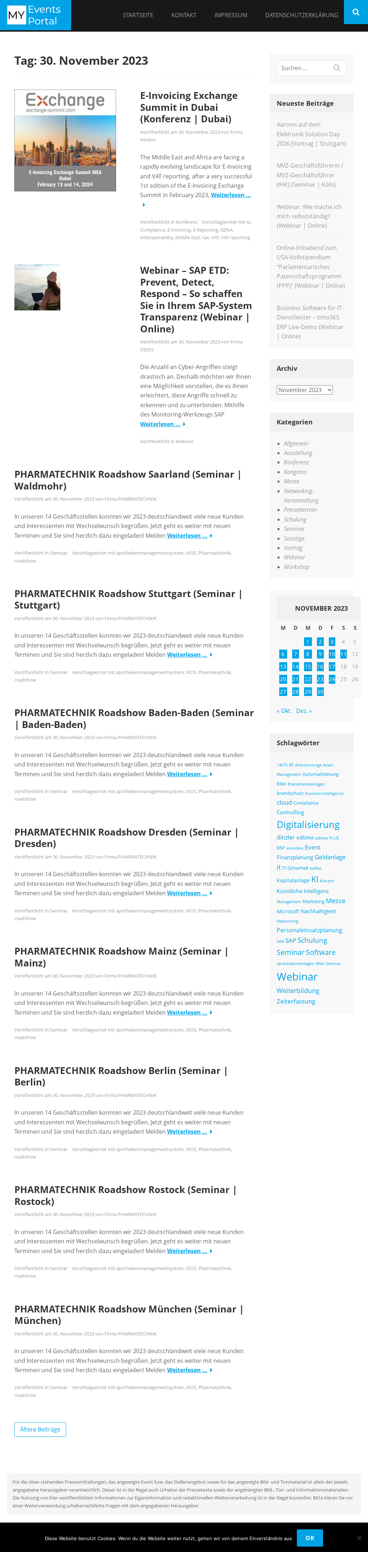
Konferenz (187, 222)
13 (283, 666)
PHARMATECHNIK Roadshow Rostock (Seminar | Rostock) (125, 1195)
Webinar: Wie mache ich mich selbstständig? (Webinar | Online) (309, 216)
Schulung (295, 519)
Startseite (138, 15)
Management (289, 901)
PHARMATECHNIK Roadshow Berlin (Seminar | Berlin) (121, 1076)
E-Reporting (205, 230)
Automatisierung (321, 774)
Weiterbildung (298, 990)
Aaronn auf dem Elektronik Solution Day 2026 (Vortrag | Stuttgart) (311, 133)
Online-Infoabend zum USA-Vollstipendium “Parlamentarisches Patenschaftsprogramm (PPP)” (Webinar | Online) (311, 267)
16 (320, 666)
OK (310, 1538)
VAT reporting (235, 237)
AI (248, 222)
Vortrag (293, 548)
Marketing (314, 901)
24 (332, 679)
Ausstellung (298, 453)
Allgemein (296, 443)
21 (295, 679)
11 (343, 653)
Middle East (187, 237)
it (279, 867)
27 (283, 691)
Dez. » (304, 711)
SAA (280, 941)
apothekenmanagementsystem (150, 553)
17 (332, 666)
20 (283, 679)
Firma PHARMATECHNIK (131, 499)
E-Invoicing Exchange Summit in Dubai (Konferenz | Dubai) (189, 107)
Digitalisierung (308, 824)
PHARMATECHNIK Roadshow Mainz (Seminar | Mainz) (121, 957)
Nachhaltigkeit (318, 911)
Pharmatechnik (214, 553)
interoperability (156, 237)
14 (295, 666)
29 (308, 691)
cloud (284, 802)
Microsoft (288, 911)
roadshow (25, 560)
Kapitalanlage (293, 880)
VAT (215, 237)
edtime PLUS (327, 838)
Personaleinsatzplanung (309, 930)
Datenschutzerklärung (302, 15)
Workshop (296, 567)
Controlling (290, 812)
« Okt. (284, 711)
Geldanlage (330, 857)
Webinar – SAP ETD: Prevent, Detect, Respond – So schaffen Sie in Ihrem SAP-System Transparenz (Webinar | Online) (196, 299)
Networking (287, 921)
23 (320, 679)
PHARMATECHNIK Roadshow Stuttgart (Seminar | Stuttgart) (128, 599)
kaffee (315, 868)
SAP (290, 940)
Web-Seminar (328, 963)
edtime (305, 837)
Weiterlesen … (231, 195)
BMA (281, 784)
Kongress (295, 472)
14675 (282, 765)
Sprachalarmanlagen (295, 963)
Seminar (59, 553)
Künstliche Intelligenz (303, 891)
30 (320, 691)
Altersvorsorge (308, 765)
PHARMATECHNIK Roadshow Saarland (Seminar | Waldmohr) (128, 480)
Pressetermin (300, 510)
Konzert (327, 880)
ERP (281, 848)
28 (295, 691)
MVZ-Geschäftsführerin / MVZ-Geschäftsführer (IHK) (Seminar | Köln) (310, 174)
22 (308, 679)
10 (332, 653)
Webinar (185, 441)
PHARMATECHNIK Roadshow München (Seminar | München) (129, 1314)
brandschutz (290, 793)
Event (313, 847)
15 (308, 666)
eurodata (294, 848)
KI (314, 879)
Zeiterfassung (296, 1001)
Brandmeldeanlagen (306, 784)
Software (321, 952)
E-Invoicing (179, 230)
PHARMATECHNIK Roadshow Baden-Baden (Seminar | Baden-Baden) (134, 718)
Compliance (152, 230)
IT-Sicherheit (295, 868)
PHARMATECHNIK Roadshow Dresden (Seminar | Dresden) (126, 837)
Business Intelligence (324, 793)
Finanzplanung (295, 857)
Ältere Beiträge (40, 1429)
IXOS (191, 553)
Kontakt (184, 15)
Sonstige (294, 538)
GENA (226, 230)
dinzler (286, 837)
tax (205, 237)
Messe (291, 481)
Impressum (231, 15)
